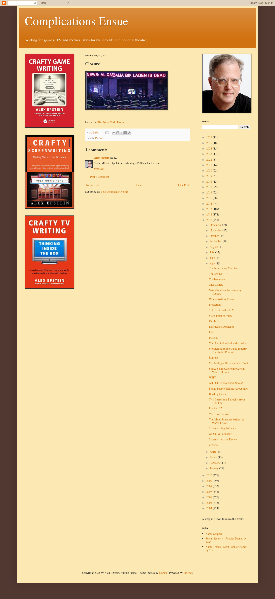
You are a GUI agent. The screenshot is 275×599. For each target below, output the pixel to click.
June (213, 258)
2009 (209, 481)
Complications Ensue (76, 21)
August (214, 247)
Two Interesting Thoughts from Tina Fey (227, 401)
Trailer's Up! (216, 274)
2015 (209, 198)
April (213, 452)
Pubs (211, 332)
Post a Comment (99, 177)
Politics (99, 138)
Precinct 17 (215, 408)
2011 (209, 220)
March (214, 457)
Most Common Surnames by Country (225, 292)
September (216, 241)
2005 (209, 503)
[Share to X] (122, 133)
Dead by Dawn (217, 394)
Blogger (187, 573)
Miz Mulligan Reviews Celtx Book (228, 363)
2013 (209, 209)
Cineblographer (217, 279)
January (214, 468)
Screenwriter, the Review (223, 439)
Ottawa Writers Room (221, 299)
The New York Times (110, 122)
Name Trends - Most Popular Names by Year (226, 548)
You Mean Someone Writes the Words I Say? (226, 421)
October (215, 236)
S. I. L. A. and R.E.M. (222, 310)
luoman (163, 573)
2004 (209, 508)
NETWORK (216, 284)
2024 (209, 148)
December (216, 225)
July (212, 252)
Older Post (183, 185)
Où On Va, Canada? (220, 434)
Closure (213, 445)
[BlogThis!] (118, 133)
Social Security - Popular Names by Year (226, 540)
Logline (213, 357)
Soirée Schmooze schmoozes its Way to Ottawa (227, 370)
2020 (209, 170)
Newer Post (92, 185)
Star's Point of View (220, 316)
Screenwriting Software (222, 428)
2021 (209, 165)
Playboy (213, 338)
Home (138, 185)
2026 (209, 137)
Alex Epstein (102, 158)
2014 (209, 203)
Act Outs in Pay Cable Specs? (226, 383)
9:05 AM (99, 168)
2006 (209, 497)
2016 (209, 192)
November (216, 230)
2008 (209, 486)
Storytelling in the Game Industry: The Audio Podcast (228, 350)
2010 (209, 475)
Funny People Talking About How (228, 388)
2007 (209, 491)
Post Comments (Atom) (114, 191)
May (213, 263)
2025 (209, 143)
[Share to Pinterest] (129, 133)
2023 (209, 154)
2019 (209, 176)
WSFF (212, 377)
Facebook (214, 321)
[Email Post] (107, 132)
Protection (215, 304)
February (215, 463)
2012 (209, 214)
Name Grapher (214, 534)
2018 (209, 181)
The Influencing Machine (223, 268)
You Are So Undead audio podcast (228, 343)
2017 (209, 187)
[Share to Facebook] (125, 133)
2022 (209, 159)
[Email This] (114, 133)
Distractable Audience (221, 326)
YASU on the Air (219, 414)
